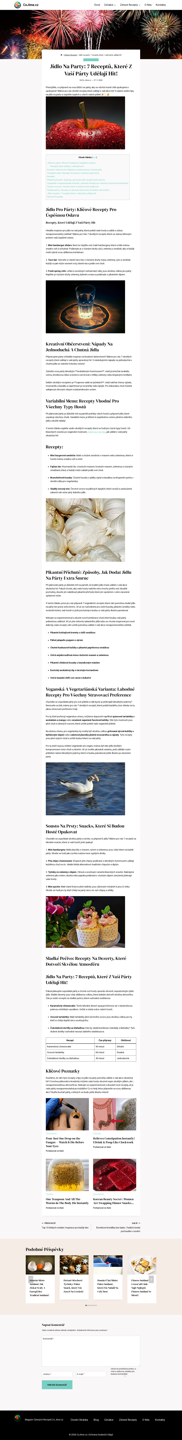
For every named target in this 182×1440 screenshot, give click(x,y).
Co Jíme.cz (86, 80)
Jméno (47, 1374)
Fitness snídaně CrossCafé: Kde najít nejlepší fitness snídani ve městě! (141, 1288)
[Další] (151, 1279)
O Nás (148, 4)
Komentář (48, 1338)
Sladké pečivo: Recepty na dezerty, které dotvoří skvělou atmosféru (78, 190)
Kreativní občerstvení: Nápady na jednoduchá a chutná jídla (74, 169)
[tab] (86, 1305)
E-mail (80, 1374)
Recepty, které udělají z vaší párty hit (67, 166)
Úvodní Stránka (79, 1419)
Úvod (97, 4)
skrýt (94, 157)
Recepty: (51, 176)
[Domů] (61, 55)
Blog (96, 1419)
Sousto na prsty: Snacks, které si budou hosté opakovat (73, 186)
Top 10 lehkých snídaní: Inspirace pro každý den (65, 1225)
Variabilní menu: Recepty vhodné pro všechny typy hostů (73, 173)
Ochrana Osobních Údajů (101, 1434)
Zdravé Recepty (91, 60)
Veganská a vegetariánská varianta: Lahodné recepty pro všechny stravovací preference (87, 183)
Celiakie (108, 1419)
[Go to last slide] (30, 1279)
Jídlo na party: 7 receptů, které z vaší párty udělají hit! (71, 193)
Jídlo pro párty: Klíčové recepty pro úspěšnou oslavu (71, 163)
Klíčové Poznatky (55, 196)
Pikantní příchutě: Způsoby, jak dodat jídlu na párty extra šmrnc (76, 180)
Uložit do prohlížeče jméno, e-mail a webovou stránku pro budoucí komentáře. (124, 1371)
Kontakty (161, 4)
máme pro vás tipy (96, 432)
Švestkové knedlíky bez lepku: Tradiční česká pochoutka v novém (118, 1227)
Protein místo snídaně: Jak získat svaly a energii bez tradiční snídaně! (39, 1288)
